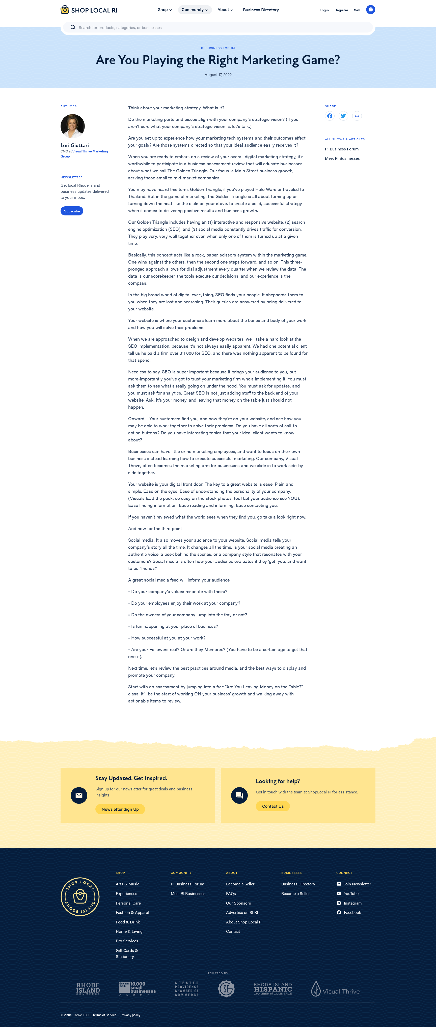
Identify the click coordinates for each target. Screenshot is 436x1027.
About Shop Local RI (244, 922)
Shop (163, 9)
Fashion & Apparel (132, 912)
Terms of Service (105, 1014)
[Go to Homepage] (89, 12)
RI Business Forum (342, 149)
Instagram (353, 903)
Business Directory (261, 10)
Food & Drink (128, 922)
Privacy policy (130, 1014)
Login (324, 9)
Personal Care (128, 903)
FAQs (231, 893)
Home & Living (129, 931)
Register (341, 9)
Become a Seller (240, 884)
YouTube (351, 893)
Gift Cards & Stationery (127, 953)
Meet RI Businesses (342, 158)
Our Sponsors (238, 903)
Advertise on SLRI (242, 912)
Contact (233, 931)
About (223, 9)
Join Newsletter (357, 884)
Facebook (352, 912)
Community (193, 9)
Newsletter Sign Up (120, 809)
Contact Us (273, 806)
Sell (357, 9)
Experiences (126, 893)
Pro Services (127, 941)
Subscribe (72, 210)
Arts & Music (127, 884)
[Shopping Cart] (370, 10)
